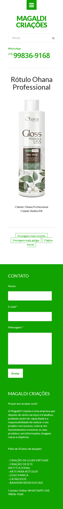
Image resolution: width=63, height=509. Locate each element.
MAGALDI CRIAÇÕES (31, 21)
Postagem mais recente (32, 235)
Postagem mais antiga (26, 240)
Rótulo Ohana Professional (31, 83)
